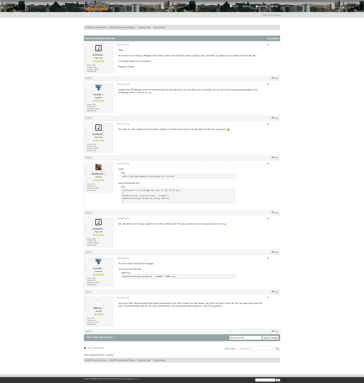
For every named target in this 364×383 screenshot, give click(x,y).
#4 (268, 163)
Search (248, 6)
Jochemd (97, 54)
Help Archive (159, 27)
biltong (97, 307)
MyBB (95, 379)
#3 (268, 124)
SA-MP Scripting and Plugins (122, 27)
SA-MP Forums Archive (95, 27)
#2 (268, 84)
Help (275, 6)
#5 (268, 218)
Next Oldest (93, 337)
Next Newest (106, 337)
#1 (268, 44)
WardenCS (97, 173)
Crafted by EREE (103, 379)
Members (262, 6)
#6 (268, 258)
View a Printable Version (95, 348)
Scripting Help (144, 27)
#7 (268, 298)
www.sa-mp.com (144, 92)
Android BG (117, 379)
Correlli (97, 94)
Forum (235, 6)
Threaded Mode (273, 38)
